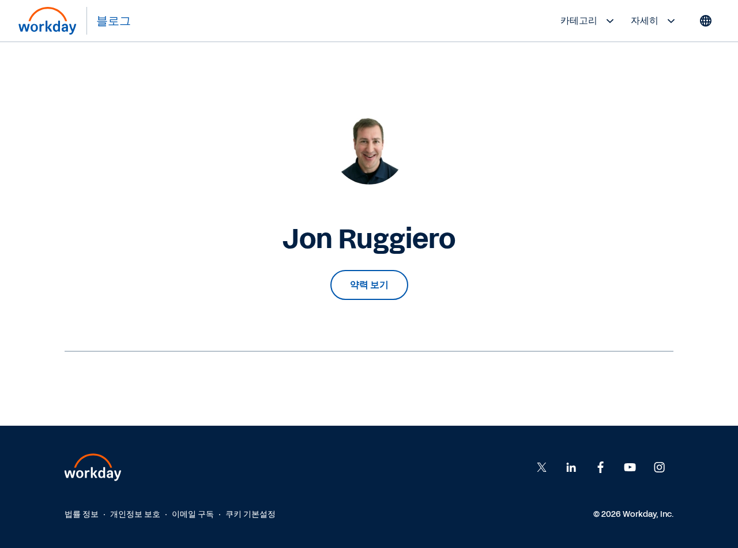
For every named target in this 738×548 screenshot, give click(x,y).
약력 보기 (369, 284)
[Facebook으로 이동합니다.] (571, 467)
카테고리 (578, 20)
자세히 (644, 20)
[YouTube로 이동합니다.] (630, 467)
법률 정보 (82, 514)
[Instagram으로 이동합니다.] (659, 467)
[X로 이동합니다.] (542, 467)
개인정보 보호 (135, 514)
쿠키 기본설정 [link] (250, 514)
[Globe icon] (706, 21)
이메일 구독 (193, 514)
